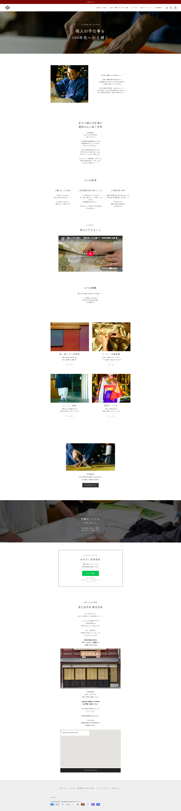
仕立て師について (90, 485)
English (53, 797)
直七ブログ (63, 788)
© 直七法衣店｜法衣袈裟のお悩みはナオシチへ (66, 801)
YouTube (72, 788)
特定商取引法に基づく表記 (85, 788)
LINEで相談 (90, 573)
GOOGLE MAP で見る (90, 770)
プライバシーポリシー (103, 788)
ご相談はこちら (90, 2)
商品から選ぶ (102, 8)
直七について (146, 8)
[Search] (171, 8)
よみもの (134, 8)
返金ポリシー (116, 788)
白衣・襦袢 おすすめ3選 (119, 8)
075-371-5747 (90, 711)
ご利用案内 (158, 8)
